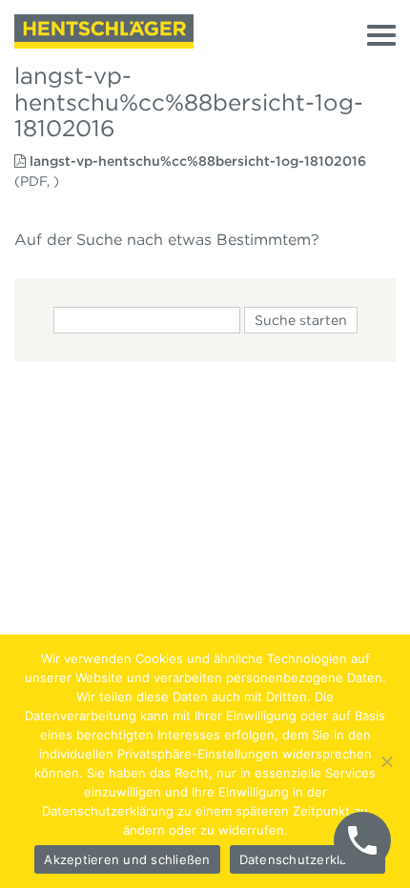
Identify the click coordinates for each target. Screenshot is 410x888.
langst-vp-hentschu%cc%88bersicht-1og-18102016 (198, 161)
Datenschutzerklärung (307, 859)
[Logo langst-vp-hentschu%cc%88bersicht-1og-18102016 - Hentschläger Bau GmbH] (104, 31)
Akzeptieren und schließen (127, 859)
